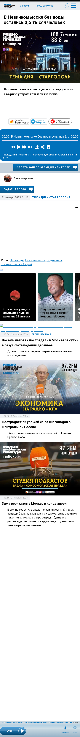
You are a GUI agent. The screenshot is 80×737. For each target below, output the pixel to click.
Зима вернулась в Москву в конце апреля (35, 503)
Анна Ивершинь (23, 178)
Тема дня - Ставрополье (51, 197)
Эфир (75, 732)
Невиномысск (35, 260)
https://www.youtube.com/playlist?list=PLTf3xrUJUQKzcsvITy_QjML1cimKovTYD (71, 121)
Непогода (17, 260)
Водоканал (54, 260)
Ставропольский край (16, 264)
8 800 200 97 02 (44, 5)
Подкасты (65, 732)
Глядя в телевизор (15, 722)
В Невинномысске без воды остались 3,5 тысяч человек (34, 20)
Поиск (67, 5)
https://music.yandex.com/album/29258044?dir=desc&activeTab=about (28, 121)
